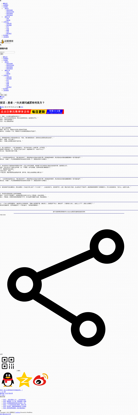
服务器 (8, 20)
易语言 (6, 8)
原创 (7, 18)
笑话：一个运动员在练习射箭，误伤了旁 (14, 404)
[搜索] (69, 93)
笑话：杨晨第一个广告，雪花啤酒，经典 (14, 401)
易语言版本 (9, 15)
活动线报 (6, 37)
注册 (5, 95)
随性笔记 (9, 33)
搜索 (2, 54)
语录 (7, 32)
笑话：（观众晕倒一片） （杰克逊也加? (14, 399)
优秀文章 (9, 23)
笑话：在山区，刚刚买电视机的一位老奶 (14, 406)
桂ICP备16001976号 (5, 414)
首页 (6, 3)
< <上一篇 (3, 391)
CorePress (17, 412)
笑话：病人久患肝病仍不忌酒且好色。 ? (11, 390)
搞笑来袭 (9, 25)
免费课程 (5, 5)
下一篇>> (2, 395)
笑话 (7, 28)
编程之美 (7, 17)
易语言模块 (9, 13)
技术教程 (5, 35)
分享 (1, 354)
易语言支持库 (10, 12)
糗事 (7, 30)
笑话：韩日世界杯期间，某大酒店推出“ (14, 408)
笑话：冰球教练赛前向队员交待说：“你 (14, 403)
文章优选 (6, 22)
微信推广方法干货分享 (6, 393)
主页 (2, 96)
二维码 (18, 370)
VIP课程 (5, 6)
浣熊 (2, 107)
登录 (2, 95)
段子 (7, 27)
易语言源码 (9, 10)
